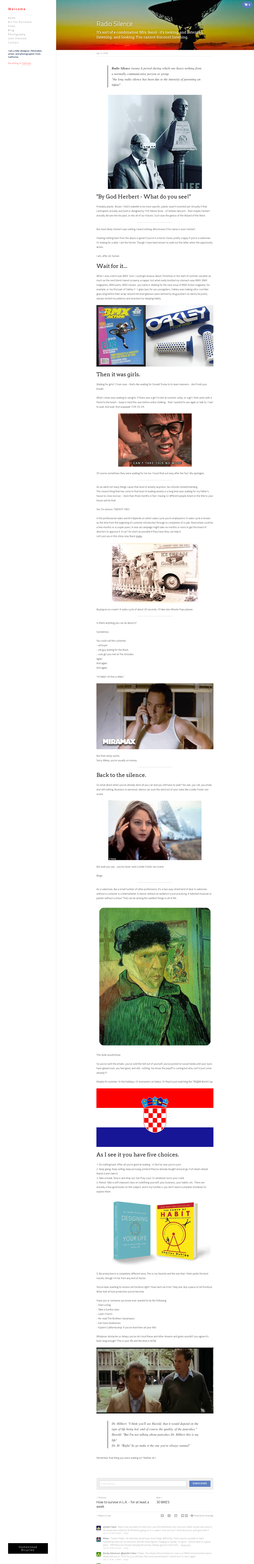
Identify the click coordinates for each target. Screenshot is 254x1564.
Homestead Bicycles (28, 1548)
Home (12, 18)
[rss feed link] (186, 1515)
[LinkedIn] (175, 1515)
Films (11, 26)
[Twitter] (169, 1515)
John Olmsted (17, 38)
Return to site (104, 1515)
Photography (17, 34)
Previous (102, 1497)
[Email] (182, 1515)
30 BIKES (162, 1502)
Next (158, 1497)
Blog (11, 30)
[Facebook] (162, 1515)
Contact (13, 42)
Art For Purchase (20, 22)
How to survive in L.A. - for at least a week (122, 1504)
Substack (26, 63)
